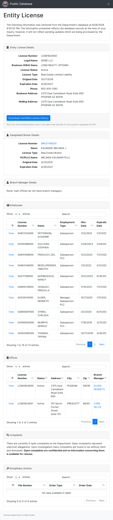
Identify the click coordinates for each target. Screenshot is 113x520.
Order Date (85, 485)
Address (56, 378)
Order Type (55, 485)
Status (41, 378)
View (11, 233)
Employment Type (67, 224)
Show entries (18, 213)
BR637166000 (49, 143)
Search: (66, 214)
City (69, 378)
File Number (25, 485)
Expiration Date (102, 224)
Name (41, 225)
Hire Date (83, 224)
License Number (22, 224)
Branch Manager (99, 376)
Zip (85, 378)
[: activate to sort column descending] (11, 224)
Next (101, 344)
